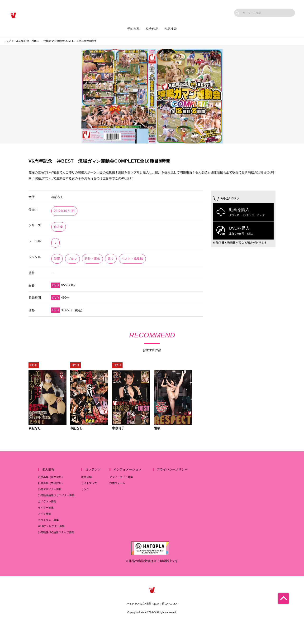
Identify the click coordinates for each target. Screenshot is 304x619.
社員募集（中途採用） (51, 483)
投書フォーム (117, 483)
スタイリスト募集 (48, 519)
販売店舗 (86, 476)
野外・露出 (92, 258)
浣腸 (57, 258)
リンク (85, 489)
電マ (111, 258)
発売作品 (152, 29)
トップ (7, 40)
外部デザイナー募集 (50, 489)
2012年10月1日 (64, 211)
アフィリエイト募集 (121, 476)
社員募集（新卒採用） (51, 476)
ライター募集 (46, 507)
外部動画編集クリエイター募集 (56, 495)
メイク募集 (44, 513)
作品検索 (170, 29)
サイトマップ (89, 483)
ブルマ (72, 258)
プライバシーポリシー (172, 469)
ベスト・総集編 (132, 258)
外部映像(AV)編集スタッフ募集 (56, 532)
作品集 (58, 227)
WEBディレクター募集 (51, 526)
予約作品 (133, 29)
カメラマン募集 (47, 501)
